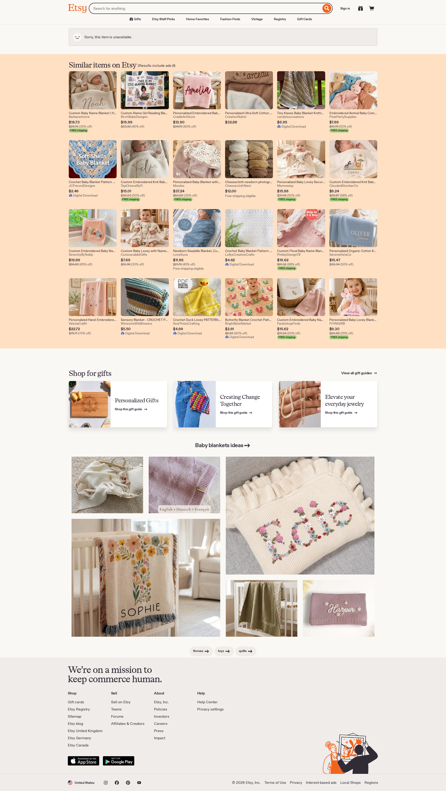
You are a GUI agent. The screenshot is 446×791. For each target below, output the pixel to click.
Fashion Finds (230, 19)
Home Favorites (197, 19)
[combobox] (205, 8)
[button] (81, 782)
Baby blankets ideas (219, 445)
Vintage (257, 19)
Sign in (345, 8)
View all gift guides (357, 373)
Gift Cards (304, 19)
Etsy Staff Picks (163, 19)
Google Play (118, 760)
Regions (371, 782)
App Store (83, 760)
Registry (280, 19)
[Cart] (371, 8)
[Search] (327, 8)
